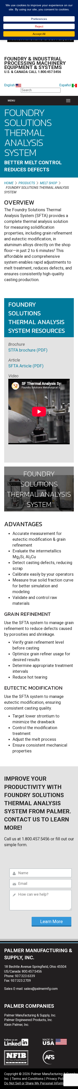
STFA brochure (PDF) (27, 350)
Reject (39, 26)
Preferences (39, 19)
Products (27, 183)
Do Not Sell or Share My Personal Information (37, 1083)
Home (9, 183)
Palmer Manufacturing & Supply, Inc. (30, 1015)
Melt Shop (48, 183)
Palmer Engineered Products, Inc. (28, 1020)
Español (65, 85)
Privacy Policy (56, 1079)
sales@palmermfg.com (41, 989)
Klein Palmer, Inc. (16, 1025)
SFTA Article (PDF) (25, 365)
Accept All (39, 34)
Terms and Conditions (27, 1079)
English (10, 85)
